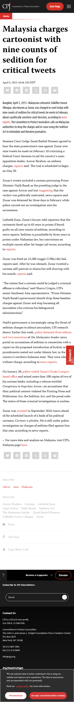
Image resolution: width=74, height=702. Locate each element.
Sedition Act (47, 508)
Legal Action (10, 508)
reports (18, 166)
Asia (16, 487)
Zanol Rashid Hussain (46, 512)
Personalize (15, 695)
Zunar (40, 517)
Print (10, 524)
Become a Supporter (37, 575)
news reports (48, 362)
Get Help (55, 6)
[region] (37, 685)
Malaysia (27, 487)
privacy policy (23, 686)
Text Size (13, 537)
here (24, 445)
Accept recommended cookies (48, 695)
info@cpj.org (9, 656)
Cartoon (29, 504)
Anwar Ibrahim (12, 504)
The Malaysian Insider (16, 512)
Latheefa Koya (46, 504)
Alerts (6, 16)
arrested (22, 411)
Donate (63, 575)
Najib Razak (28, 508)
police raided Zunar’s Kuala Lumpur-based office (36, 374)
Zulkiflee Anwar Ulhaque (18, 517)
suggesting (46, 190)
